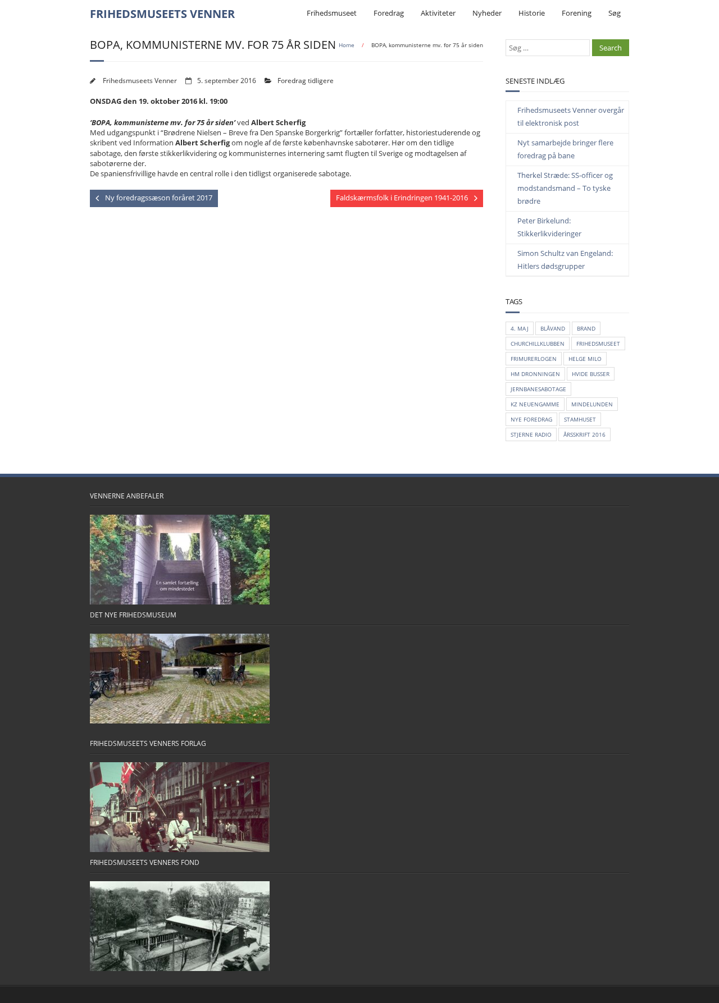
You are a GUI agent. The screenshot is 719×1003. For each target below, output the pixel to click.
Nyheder (487, 13)
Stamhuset (580, 419)
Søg (614, 13)
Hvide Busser (590, 374)
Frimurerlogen (534, 359)
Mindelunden (592, 404)
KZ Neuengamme (535, 404)
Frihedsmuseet (332, 13)
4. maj (520, 328)
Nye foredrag (531, 419)
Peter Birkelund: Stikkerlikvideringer (549, 227)
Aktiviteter (438, 13)
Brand (586, 328)
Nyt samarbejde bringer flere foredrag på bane (565, 149)
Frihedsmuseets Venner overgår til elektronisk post (570, 116)
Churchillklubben (538, 343)
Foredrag (389, 13)
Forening (576, 13)
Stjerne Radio (531, 434)
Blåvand (552, 328)
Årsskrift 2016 (584, 434)
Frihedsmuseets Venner (140, 80)
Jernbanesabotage (538, 389)
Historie (531, 13)
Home (346, 45)
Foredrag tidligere (305, 80)
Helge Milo (585, 359)
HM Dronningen (535, 374)
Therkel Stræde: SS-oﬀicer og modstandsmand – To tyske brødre (565, 188)
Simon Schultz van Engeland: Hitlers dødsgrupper (565, 259)
